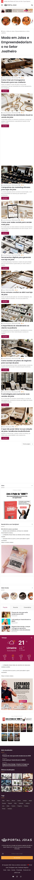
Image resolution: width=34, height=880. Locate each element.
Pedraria (13, 806)
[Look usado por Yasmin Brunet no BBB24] (6, 622)
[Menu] (2, 5)
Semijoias (10, 808)
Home (3, 31)
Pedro (3, 290)
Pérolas (3, 808)
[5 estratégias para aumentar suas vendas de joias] (17, 381)
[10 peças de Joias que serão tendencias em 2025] (6, 615)
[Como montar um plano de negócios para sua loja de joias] (17, 348)
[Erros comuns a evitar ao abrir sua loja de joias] (17, 280)
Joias (3, 806)
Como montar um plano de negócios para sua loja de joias (16, 362)
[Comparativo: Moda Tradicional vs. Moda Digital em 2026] (6, 789)
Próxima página (26, 444)
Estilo (15, 803)
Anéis (3, 800)
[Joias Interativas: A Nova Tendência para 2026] (28, 776)
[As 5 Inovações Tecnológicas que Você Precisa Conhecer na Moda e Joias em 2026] (6, 782)
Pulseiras (26, 806)
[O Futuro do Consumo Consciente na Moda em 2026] (17, 789)
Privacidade (19, 870)
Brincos (13, 800)
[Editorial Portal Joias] (10, 5)
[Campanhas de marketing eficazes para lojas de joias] (17, 174)
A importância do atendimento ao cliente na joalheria (15, 327)
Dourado (4, 803)
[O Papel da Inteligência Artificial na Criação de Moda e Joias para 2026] (6, 776)
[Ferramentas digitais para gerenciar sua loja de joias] (17, 245)
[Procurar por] (32, 5)
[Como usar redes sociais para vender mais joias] (17, 210)
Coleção (25, 800)
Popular (5, 607)
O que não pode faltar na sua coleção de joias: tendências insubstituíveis (16, 430)
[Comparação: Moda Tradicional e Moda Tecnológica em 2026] (17, 776)
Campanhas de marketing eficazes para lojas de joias (15, 188)
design (30, 800)
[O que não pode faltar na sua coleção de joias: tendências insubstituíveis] (17, 416)
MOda (8, 806)
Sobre (8, 870)
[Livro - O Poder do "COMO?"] (17, 719)
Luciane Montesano (6, 77)
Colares (19, 800)
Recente (15, 607)
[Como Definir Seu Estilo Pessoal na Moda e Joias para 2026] (28, 782)
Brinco (8, 800)
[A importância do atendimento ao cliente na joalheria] (17, 313)
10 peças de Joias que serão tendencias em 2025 (20, 613)
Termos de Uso (27, 870)
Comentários (27, 607)
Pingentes (19, 806)
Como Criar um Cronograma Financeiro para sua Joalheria (13, 81)
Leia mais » (5, 91)
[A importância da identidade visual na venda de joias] (17, 102)
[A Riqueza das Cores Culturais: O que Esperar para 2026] (28, 789)
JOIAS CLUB (17, 872)
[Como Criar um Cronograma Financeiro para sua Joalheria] (17, 67)
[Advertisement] (17, 145)
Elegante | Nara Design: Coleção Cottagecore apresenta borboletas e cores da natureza (21, 628)
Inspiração (21, 803)
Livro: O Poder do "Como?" (17, 716)
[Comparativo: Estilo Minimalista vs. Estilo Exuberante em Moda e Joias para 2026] (17, 782)
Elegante (10, 803)
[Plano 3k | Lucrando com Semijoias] (17, 10)
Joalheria (28, 803)
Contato (13, 870)
